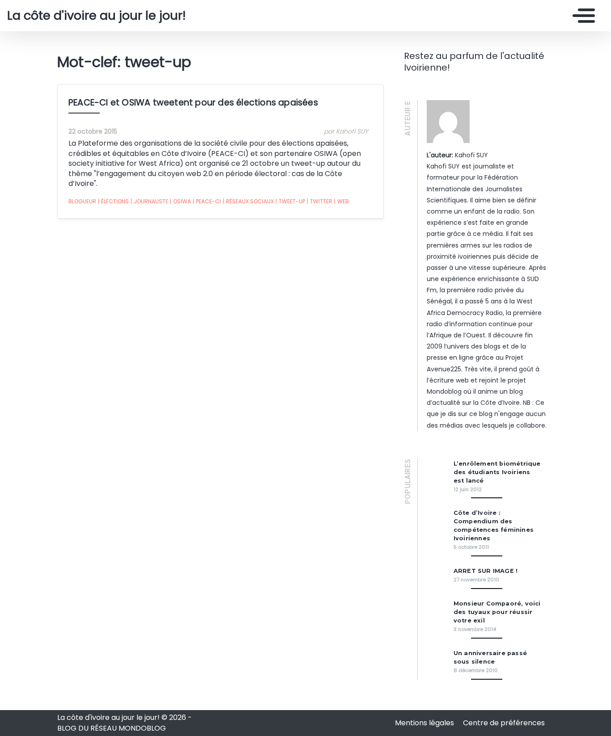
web (341, 201)
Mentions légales (425, 723)
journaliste (149, 201)
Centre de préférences (504, 723)
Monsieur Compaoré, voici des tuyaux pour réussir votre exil (497, 612)
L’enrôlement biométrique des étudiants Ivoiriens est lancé (497, 472)
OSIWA (180, 201)
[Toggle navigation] (581, 15)
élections (113, 201)
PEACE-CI (207, 201)
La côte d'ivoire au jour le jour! (96, 15)
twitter (319, 201)
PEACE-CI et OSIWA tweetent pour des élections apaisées (193, 103)
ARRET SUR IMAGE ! (486, 571)
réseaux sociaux (248, 201)
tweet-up (290, 201)
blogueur (82, 201)
